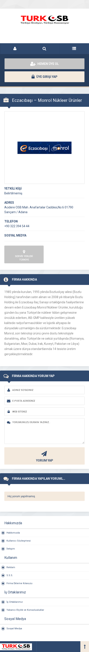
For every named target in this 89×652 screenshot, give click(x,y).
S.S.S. (9, 575)
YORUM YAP (44, 460)
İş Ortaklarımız (14, 602)
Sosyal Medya (14, 628)
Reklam (10, 567)
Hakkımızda (13, 532)
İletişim (10, 548)
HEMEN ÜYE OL (48, 64)
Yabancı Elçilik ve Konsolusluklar (25, 610)
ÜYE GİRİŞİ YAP (46, 76)
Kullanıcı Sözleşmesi (18, 540)
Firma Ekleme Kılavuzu (19, 583)
